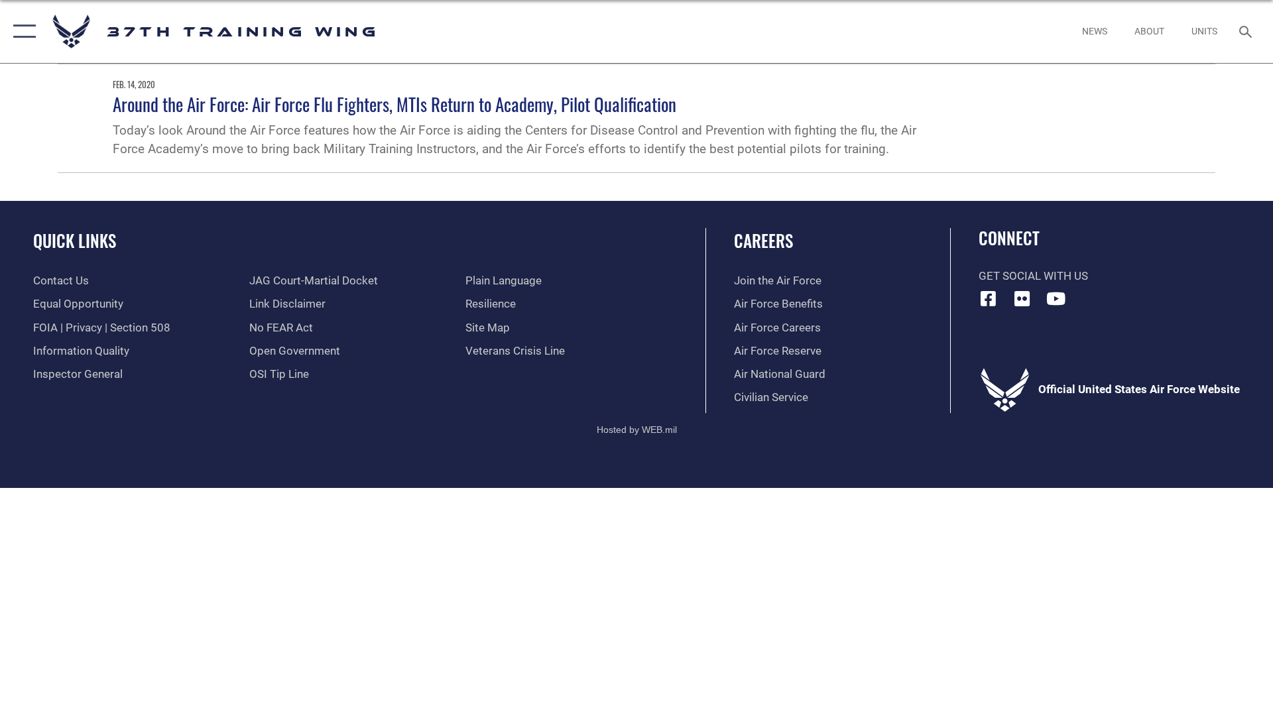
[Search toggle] (1247, 31)
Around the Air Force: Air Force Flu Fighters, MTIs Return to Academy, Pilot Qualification (394, 104)
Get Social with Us (1033, 276)
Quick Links (74, 240)
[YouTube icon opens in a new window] (1055, 298)
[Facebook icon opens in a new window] (989, 298)
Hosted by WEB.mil (637, 429)
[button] (21, 31)
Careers (763, 240)
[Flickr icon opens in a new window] (1022, 298)
